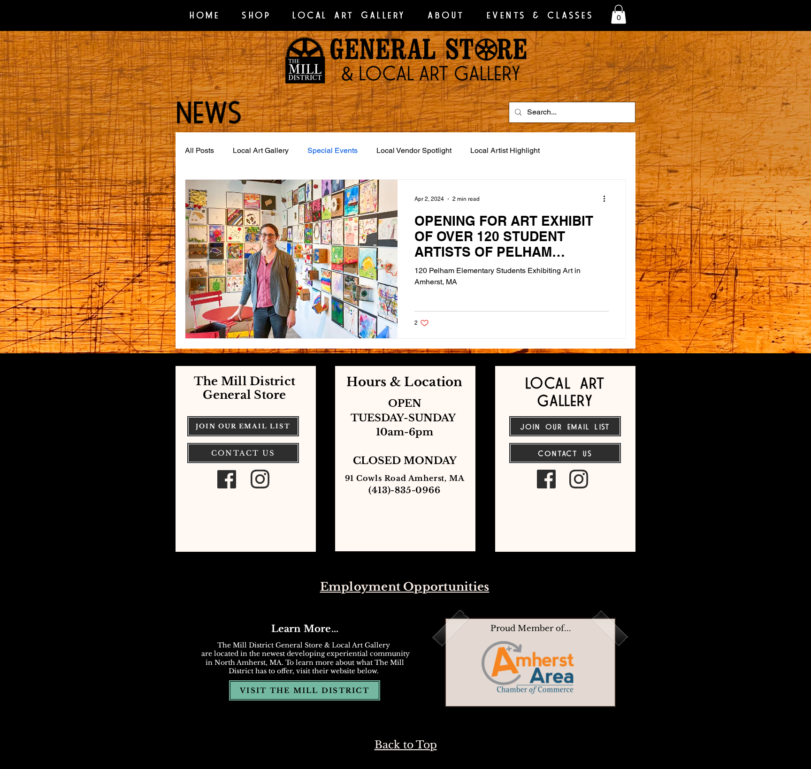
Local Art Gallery (261, 150)
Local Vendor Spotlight (413, 150)
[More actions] (607, 199)
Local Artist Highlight (505, 150)
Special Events (332, 150)
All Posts (199, 150)
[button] (619, 14)
